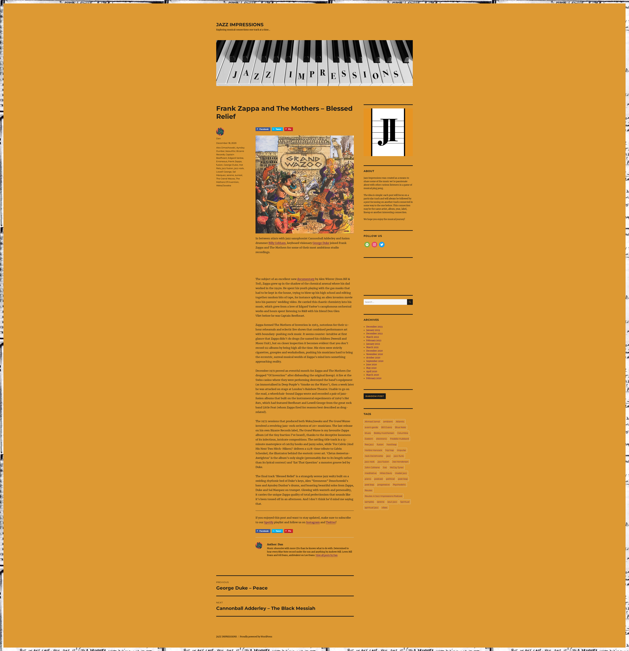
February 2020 (373, 378)
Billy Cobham (277, 243)
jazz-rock (239, 168)
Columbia (402, 433)
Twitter (331, 522)
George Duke (321, 243)
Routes (368, 490)
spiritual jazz (371, 507)
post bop (369, 484)
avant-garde (371, 427)
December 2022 (374, 333)
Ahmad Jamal (372, 421)
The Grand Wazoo (225, 178)
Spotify (268, 522)
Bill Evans (386, 427)
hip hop (389, 450)
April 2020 (371, 371)
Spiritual (405, 501)
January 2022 (373, 344)
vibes (384, 507)
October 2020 (373, 357)
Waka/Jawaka (223, 185)
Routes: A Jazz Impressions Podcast (383, 496)
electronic (381, 438)
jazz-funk (399, 456)
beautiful (230, 151)
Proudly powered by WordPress (256, 636)
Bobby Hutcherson (384, 433)
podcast (378, 479)
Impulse (401, 450)
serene (230, 175)
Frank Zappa (235, 161)
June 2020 (371, 364)
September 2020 (374, 361)
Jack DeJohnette (374, 456)
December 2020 (374, 350)
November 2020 (374, 354)
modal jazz (401, 473)
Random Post (374, 396)
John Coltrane (372, 467)
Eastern (369, 438)
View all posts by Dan (327, 555)
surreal (238, 175)
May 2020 (371, 368)
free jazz (369, 444)
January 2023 (373, 330)
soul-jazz (392, 501)
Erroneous (221, 161)
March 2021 (372, 347)
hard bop (392, 444)
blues (368, 433)
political (390, 479)
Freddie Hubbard (399, 438)
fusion (219, 164)
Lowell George (224, 171)
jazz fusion (227, 168)
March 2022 (372, 337)
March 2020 (372, 374)
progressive (383, 484)
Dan (218, 138)
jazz (388, 456)
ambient (388, 421)
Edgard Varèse (235, 158)
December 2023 (374, 326)
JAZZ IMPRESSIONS (240, 24)
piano (368, 479)
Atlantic (400, 421)
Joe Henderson (400, 461)
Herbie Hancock (373, 450)
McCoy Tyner (396, 467)
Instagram (313, 522)
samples (369, 501)
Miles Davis (386, 473)
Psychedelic (399, 484)
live (385, 467)
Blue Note (400, 427)
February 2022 (373, 340)
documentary (305, 279)
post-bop (403, 479)
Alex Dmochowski (225, 147)
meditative (371, 473)
